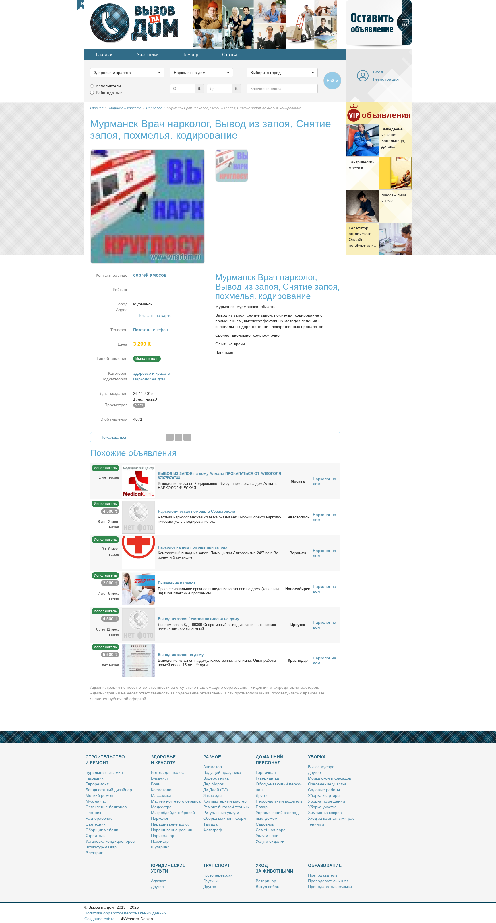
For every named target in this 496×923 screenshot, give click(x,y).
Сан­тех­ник (95, 824)
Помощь (190, 54)
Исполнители (108, 86)
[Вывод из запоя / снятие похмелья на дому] (138, 624)
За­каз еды (212, 795)
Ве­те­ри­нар (266, 881)
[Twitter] (178, 437)
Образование (325, 865)
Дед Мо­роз (213, 784)
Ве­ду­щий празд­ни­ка (222, 772)
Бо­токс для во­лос (167, 772)
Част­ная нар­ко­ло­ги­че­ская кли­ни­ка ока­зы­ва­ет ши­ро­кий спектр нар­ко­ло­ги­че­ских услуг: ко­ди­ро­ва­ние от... (219, 519)
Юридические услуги (168, 868)
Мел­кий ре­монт (100, 795)
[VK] (187, 437)
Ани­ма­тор (212, 766)
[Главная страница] (138, 24)
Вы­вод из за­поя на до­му (181, 655)
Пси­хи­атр (160, 841)
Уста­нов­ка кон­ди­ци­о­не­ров (110, 841)
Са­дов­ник (265, 824)
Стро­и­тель (95, 835)
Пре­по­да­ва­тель (322, 875)
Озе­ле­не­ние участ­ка (327, 784)
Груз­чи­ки (211, 881)
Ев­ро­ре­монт (97, 784)
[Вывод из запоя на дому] (138, 660)
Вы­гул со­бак (267, 886)
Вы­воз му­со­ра (321, 766)
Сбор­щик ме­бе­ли (102, 830)
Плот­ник (93, 812)
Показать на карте (154, 315)
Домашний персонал (269, 759)
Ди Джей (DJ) (215, 789)
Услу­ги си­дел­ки (270, 841)
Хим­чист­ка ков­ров (325, 812)
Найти (332, 80)
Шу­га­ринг (160, 847)
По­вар (262, 807)
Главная (105, 54)
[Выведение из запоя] (138, 588)
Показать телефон (150, 329)
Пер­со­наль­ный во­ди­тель (279, 801)
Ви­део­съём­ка (216, 778)
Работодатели (109, 92)
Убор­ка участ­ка (322, 807)
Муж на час (96, 801)
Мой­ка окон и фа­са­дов (329, 778)
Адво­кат (158, 881)
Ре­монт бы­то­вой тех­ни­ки (226, 807)
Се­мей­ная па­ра (271, 830)
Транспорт (216, 865)
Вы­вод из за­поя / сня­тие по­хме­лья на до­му (198, 619)
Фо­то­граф (212, 830)
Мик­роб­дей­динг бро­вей (173, 812)
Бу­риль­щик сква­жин (104, 772)
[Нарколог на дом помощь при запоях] (138, 553)
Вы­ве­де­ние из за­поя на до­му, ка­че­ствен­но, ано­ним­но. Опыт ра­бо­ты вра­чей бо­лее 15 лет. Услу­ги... (217, 662)
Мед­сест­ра (161, 807)
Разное (212, 756)
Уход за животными (274, 868)
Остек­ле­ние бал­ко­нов (106, 807)
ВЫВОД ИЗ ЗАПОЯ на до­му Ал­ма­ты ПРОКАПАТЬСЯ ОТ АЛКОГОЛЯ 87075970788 (219, 475)
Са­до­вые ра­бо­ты (324, 789)
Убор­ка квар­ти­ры (324, 795)
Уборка (317, 756)
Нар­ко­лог (159, 818)
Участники (147, 54)
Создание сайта (99, 918)
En (81, 3)
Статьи (229, 54)
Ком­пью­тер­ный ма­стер (225, 801)
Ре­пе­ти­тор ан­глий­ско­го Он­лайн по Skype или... (362, 239)
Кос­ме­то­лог (162, 789)
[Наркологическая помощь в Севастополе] (138, 517)
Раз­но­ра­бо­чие (99, 818)
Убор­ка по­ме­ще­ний (326, 801)
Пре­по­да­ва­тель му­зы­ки (330, 886)
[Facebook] (170, 437)
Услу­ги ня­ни (267, 835)
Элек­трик (94, 852)
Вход (378, 72)
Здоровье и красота (151, 373)
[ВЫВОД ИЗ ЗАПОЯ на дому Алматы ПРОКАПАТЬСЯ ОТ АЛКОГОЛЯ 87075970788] (138, 481)
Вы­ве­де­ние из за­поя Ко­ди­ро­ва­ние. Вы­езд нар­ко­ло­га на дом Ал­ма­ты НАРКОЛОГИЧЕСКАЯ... (217, 485)
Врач (155, 784)
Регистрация (386, 79)
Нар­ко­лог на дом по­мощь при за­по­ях (192, 547)
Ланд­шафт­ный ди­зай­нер (109, 789)
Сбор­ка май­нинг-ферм (224, 818)
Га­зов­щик (94, 778)
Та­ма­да (210, 824)
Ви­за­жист (159, 778)
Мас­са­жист (161, 795)
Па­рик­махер (162, 835)
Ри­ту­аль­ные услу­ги (221, 812)
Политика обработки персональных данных (125, 913)
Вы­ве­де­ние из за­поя (177, 583)
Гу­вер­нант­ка (267, 778)
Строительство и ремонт (105, 759)
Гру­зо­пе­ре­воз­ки (218, 875)
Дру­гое (262, 795)
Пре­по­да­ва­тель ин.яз (328, 881)
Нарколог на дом (149, 379)
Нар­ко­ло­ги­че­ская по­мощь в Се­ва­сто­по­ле (196, 511)
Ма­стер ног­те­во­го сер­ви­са (176, 801)
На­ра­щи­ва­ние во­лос (170, 824)
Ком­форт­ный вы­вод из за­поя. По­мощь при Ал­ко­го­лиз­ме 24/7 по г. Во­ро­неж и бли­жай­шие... (218, 555)
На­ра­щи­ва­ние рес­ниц (171, 830)
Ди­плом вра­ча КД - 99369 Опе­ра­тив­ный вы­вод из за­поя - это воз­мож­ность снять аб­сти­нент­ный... (218, 627)
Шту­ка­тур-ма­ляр (101, 847)
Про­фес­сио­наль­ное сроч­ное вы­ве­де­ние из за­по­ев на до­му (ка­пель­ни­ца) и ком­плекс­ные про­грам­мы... (219, 591)
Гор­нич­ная (266, 772)
